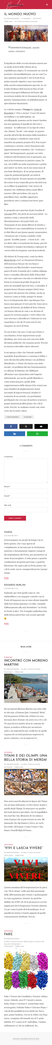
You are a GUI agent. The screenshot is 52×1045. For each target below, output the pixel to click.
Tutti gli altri (15, 944)
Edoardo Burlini (13, 18)
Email (7, 496)
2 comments (26, 18)
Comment (8, 456)
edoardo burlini (15, 585)
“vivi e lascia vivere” (23, 848)
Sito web (7, 505)
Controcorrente (23, 21)
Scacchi (7, 944)
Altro (25, 669)
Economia (33, 21)
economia (27, 417)
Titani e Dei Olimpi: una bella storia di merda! (25, 758)
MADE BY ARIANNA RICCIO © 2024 (26, 1039)
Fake (8, 934)
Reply (6, 578)
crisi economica (13, 417)
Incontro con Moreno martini (26, 663)
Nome (7, 486)
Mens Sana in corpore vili (34, 941)
